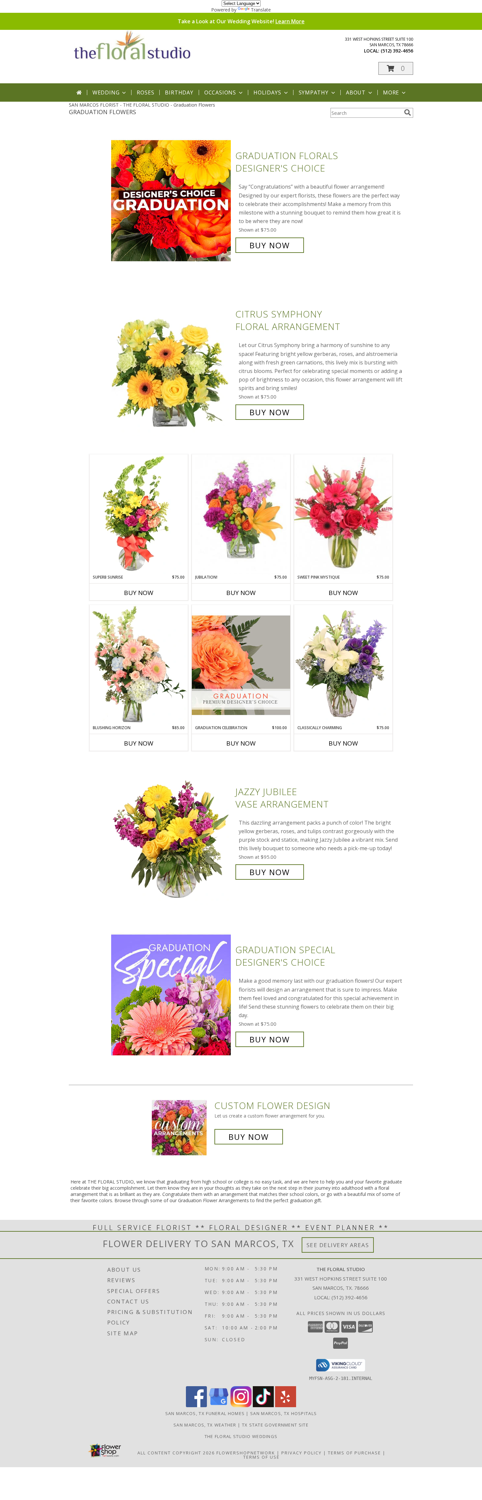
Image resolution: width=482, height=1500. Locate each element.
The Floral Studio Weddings (241, 1436)
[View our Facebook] (196, 1405)
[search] (407, 112)
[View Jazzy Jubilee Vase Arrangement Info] (171, 832)
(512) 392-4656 (397, 51)
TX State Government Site (275, 1425)
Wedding (106, 92)
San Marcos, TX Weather (204, 1425)
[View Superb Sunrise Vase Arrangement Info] (139, 514)
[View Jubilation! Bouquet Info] (241, 514)
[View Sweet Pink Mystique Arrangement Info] (343, 514)
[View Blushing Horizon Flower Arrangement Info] (139, 665)
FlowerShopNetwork (245, 1453)
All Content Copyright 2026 (176, 1453)
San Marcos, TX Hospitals (283, 1413)
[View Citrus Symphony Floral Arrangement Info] (171, 363)
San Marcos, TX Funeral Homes (205, 1413)
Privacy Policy (301, 1453)
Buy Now (270, 245)
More (391, 92)
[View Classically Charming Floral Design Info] (343, 665)
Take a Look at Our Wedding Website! (241, 21)
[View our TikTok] (263, 1405)
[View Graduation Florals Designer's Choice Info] (171, 200)
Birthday (179, 92)
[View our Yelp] (285, 1405)
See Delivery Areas (338, 1245)
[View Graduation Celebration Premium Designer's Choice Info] (241, 665)
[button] (395, 68)
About (356, 92)
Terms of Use (261, 1457)
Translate (261, 10)
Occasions (220, 92)
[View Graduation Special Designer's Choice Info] (171, 995)
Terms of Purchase (354, 1453)
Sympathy (314, 92)
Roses (145, 92)
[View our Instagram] (241, 1405)
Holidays (267, 92)
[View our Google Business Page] (218, 1405)
